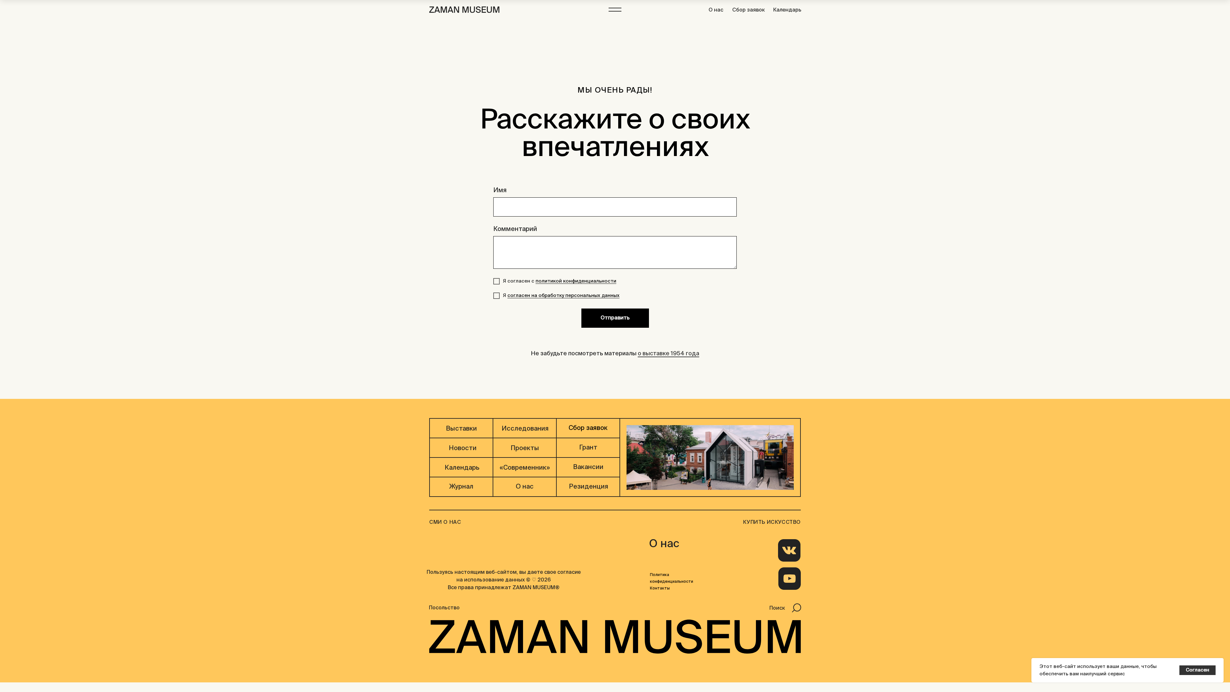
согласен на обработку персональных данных (563, 295)
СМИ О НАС (445, 522)
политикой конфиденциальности (576, 281)
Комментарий (515, 229)
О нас (716, 10)
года (692, 354)
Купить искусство (772, 522)
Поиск (777, 608)
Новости (463, 448)
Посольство (444, 608)
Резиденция (588, 487)
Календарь (787, 10)
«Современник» (525, 468)
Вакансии (588, 467)
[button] (615, 9)
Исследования (525, 429)
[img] (789, 550)
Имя (500, 190)
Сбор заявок (748, 10)
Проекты (525, 448)
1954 (678, 354)
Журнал (461, 487)
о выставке (653, 354)
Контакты (660, 588)
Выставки (461, 429)
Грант (588, 448)
